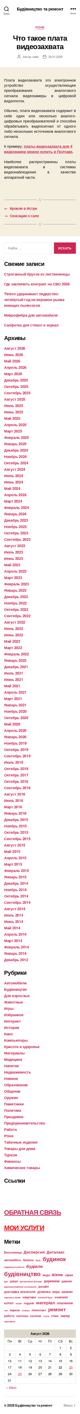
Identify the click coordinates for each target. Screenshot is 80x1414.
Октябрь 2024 (16, 463)
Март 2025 (13, 431)
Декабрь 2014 (16, 883)
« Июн (11, 1387)
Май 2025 (12, 418)
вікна (57, 1274)
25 (20, 1373)
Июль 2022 (13, 628)
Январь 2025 (15, 443)
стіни (54, 1316)
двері (14, 1281)
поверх (26, 1310)
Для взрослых (17, 995)
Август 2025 (14, 399)
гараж (69, 1275)
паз (6, 1310)
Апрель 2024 (15, 494)
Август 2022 (14, 622)
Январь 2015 (15, 877)
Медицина (13, 1059)
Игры (9, 1008)
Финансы (12, 1161)
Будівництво (15, 989)
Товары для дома (19, 1148)
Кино (8, 1034)
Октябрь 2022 (16, 609)
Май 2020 (12, 724)
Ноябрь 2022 (15, 603)
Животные (13, 1002)
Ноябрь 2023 (15, 526)
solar (35, 56)
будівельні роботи (14, 1267)
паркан (15, 1310)
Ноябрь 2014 (15, 889)
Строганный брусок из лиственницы (37, 274)
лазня (18, 1303)
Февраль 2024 (16, 507)
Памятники (14, 1104)
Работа (10, 1129)
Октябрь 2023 (16, 533)
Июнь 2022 (13, 635)
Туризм (10, 1155)
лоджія (29, 1303)
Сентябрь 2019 (17, 756)
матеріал (45, 1302)
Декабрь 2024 (16, 450)
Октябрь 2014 (16, 896)
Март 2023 (13, 577)
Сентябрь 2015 (17, 838)
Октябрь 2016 (16, 781)
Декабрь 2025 (16, 380)
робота (9, 1316)
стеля (46, 1316)
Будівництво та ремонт (40, 9)
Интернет (12, 1021)
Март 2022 (13, 647)
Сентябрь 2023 (17, 539)
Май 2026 (12, 361)
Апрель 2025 (15, 424)
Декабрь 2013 (16, 959)
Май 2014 (12, 928)
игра (55, 1291)
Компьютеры (15, 1040)
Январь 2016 (15, 813)
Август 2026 (14, 348)
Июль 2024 (13, 475)
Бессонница (13, 1252)
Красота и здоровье (22, 1046)
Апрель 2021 (15, 692)
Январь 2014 (15, 953)
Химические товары (22, 1167)
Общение (12, 1091)
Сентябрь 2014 (17, 902)
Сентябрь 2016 (17, 787)
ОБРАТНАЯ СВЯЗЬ (32, 1212)
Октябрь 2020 (16, 717)
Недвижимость (17, 1072)
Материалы (14, 1053)
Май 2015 (12, 851)
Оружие (11, 1097)
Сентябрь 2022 (17, 615)
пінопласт (39, 1310)
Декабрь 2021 (16, 666)
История (11, 1027)
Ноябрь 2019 (15, 743)
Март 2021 (13, 698)
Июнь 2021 (13, 679)
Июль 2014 (13, 915)
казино (67, 1291)
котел (9, 1302)
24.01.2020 (55, 56)
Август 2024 (14, 469)
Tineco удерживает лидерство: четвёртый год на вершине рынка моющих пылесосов (34, 299)
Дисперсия (34, 1252)
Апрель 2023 (15, 571)
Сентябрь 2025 (17, 393)
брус (38, 1260)
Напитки (11, 1065)
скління (35, 1316)
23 (71, 1367)
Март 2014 (13, 940)
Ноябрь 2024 (15, 456)
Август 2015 (14, 845)
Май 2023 (12, 564)
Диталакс (56, 1252)
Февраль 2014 (16, 947)
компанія (61, 1297)
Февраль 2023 (16, 584)
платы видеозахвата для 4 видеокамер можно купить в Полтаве (38, 149)
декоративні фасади (31, 1281)
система (22, 1316)
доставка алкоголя (19, 1291)
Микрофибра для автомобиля (31, 315)
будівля (34, 1266)
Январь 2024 (15, 514)
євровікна (9, 1321)
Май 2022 (12, 641)
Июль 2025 (13, 405)
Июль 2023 (13, 552)
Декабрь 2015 (16, 819)
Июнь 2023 (13, 558)
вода (46, 1275)
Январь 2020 (15, 736)
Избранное (14, 1014)
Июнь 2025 (13, 412)
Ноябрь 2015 (15, 826)
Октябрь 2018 (16, 768)
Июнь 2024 (13, 482)
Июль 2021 (13, 673)
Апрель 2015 (15, 857)
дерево (67, 1281)
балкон (28, 1260)
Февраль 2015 (16, 870)
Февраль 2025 (16, 437)
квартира (29, 1297)
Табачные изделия (21, 1142)
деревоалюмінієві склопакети (20, 1286)
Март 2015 (13, 864)
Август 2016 (14, 794)
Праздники (13, 1116)
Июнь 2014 (13, 921)
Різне (40, 27)
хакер (65, 1315)
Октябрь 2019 (16, 749)
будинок (54, 1259)
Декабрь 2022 (16, 596)
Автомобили (15, 983)
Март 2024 (13, 501)
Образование (16, 1085)
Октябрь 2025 (16, 386)
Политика (12, 1110)
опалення (65, 1302)
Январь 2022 (15, 660)
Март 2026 (13, 373)
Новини (11, 1078)
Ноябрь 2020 (15, 711)
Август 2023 (14, 545)
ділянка (43, 1291)
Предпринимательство (24, 1123)
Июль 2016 (13, 800)
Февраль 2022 (16, 654)
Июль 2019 (13, 762)
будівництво (22, 1273)
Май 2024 (12, 488)
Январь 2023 (15, 590)
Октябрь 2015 (16, 832)
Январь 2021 (15, 705)
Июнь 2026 (13, 354)
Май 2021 (12, 686)
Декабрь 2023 (16, 520)
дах (6, 1281)
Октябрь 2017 (16, 775)
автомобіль (12, 1260)
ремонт (57, 1309)
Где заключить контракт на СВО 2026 (37, 284)
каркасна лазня (12, 1297)
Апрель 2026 (15, 367)
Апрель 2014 (15, 934)
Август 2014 (14, 908)
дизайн (43, 1286)
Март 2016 (13, 807)
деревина (51, 1280)
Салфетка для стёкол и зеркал (31, 325)
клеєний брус (45, 1297)
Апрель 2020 (15, 730)
